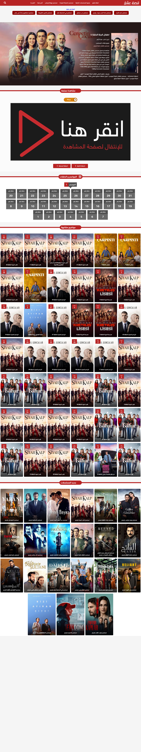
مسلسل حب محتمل (82, 12)
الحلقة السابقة (62, 166)
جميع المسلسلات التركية (83, 3)
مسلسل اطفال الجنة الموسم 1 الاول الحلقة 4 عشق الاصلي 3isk (107, 76)
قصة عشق (95, 3)
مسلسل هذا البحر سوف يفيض (102, 12)
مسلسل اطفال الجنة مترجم (101, 46)
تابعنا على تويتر (70, 9)
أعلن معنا (40, 3)
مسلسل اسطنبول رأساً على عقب (23, 12)
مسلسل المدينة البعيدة (66, 3)
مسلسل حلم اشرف (121, 12)
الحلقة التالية (80, 166)
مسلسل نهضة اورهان (51, 3)
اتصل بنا (33, 3)
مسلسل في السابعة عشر (64, 12)
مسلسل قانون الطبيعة (45, 12)
